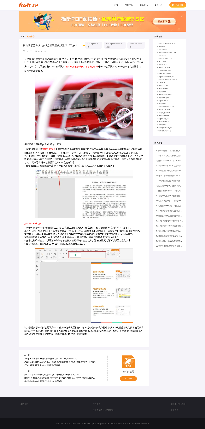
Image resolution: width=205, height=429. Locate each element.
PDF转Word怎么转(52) (165, 94)
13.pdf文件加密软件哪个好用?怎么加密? (171, 211)
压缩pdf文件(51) (163, 100)
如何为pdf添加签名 (93, 45)
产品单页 (96, 404)
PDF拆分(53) (161, 91)
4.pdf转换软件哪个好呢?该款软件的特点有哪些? (173, 165)
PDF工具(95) (161, 61)
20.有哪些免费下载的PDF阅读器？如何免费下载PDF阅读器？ (178, 246)
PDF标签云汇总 (107, 423)
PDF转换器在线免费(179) (166, 52)
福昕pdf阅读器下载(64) (165, 76)
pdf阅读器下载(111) (164, 58)
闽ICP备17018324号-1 (140, 423)
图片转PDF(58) (162, 82)
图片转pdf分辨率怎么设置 (114, 45)
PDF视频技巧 (86, 423)
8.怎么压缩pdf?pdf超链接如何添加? (169, 186)
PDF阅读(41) (161, 124)
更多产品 (158, 4)
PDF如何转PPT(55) (164, 88)
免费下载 (179, 4)
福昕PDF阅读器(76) (164, 73)
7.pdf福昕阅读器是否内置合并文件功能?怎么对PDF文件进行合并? (180, 181)
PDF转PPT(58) (162, 85)
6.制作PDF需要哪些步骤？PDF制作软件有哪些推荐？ (175, 176)
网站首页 (59, 423)
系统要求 (24, 403)
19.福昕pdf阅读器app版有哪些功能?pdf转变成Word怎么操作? (179, 241)
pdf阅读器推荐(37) (164, 130)
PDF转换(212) (162, 49)
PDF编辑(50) (161, 103)
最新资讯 (144, 4)
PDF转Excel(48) (163, 115)
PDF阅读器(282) (163, 46)
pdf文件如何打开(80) (165, 70)
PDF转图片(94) (162, 64)
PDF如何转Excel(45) (164, 121)
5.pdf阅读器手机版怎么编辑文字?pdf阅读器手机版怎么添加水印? (180, 171)
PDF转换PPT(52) (163, 97)
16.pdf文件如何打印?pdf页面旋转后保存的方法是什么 (176, 226)
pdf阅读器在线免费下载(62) (167, 79)
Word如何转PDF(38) (164, 127)
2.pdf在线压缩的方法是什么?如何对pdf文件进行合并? (176, 155)
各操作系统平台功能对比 (103, 410)
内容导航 (96, 423)
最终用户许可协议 (178, 404)
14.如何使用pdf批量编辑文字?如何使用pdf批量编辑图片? (177, 216)
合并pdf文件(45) (163, 118)
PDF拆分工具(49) (163, 109)
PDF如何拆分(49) (163, 112)
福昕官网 (117, 423)
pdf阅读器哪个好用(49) (165, 106)
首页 (116, 4)
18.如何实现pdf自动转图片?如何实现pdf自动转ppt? (175, 236)
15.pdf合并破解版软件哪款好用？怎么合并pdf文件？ (175, 221)
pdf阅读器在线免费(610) (166, 43)
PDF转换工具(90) (163, 67)
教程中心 (129, 4)
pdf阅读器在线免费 (136, 45)
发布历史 (174, 410)
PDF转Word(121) (163, 55)
